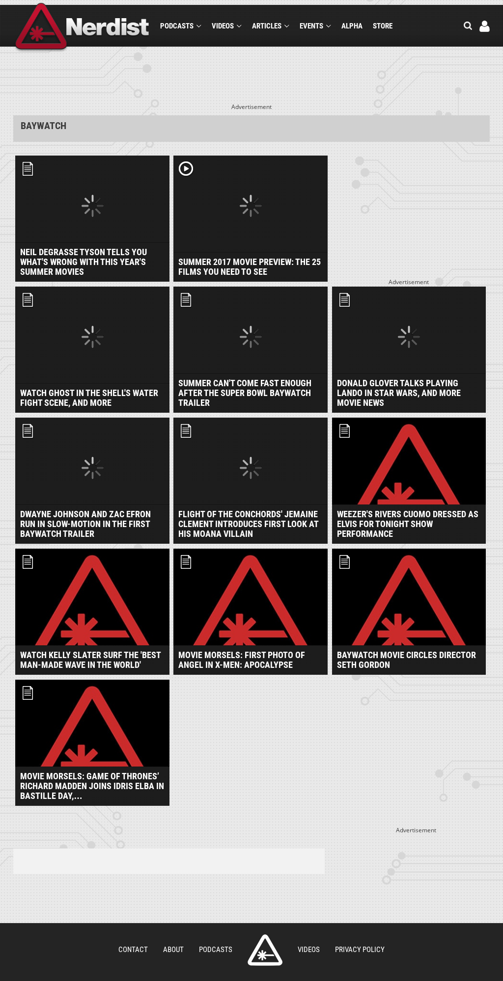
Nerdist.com (265, 950)
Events (311, 26)
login (484, 26)
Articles (266, 26)
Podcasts (177, 26)
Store (382, 26)
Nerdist (82, 27)
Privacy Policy (360, 949)
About (173, 949)
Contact (133, 949)
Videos (223, 26)
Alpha (352, 26)
